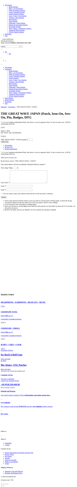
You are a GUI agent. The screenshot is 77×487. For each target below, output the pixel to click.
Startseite (4, 107)
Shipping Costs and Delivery (14, 471)
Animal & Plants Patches (17, 30)
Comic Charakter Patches (17, 12)
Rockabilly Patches (15, 27)
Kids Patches (13, 19)
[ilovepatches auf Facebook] (1, 435)
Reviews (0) (9, 147)
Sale (6, 36)
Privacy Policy (9, 454)
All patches (8, 5)
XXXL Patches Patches (16, 32)
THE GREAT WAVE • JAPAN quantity (14, 139)
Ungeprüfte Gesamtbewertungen (11, 319)
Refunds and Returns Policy (14, 473)
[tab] (40, 145)
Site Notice (8, 456)
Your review (5, 182)
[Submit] (21, 47)
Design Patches (14, 78)
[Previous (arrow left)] (1, 485)
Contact (7, 445)
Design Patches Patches (16, 14)
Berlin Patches (13, 7)
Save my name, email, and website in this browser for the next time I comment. (28, 193)
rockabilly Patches (14, 91)
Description (8, 145)
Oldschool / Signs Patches (17, 23)
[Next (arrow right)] (3, 485)
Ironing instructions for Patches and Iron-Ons (19, 453)
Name (3, 186)
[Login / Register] (1, 48)
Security (7, 458)
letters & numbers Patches (17, 10)
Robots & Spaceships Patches (18, 25)
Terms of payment (10, 460)
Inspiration (8, 34)
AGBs (7, 463)
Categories (8, 69)
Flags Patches (13, 21)
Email (3, 190)
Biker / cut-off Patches (16, 9)
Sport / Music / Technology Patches (20, 28)
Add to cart (5, 142)
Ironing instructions (11, 149)
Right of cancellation (11, 462)
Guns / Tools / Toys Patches (17, 16)
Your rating (5, 168)
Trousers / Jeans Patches (16, 18)
